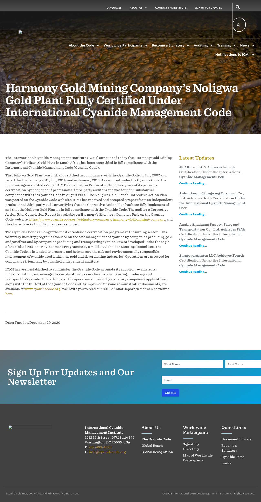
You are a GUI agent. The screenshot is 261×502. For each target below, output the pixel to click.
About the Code (81, 45)
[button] (238, 7)
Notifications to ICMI (232, 54)
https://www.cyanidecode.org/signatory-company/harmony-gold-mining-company (97, 219)
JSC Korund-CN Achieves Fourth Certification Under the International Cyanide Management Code (210, 172)
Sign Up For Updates (208, 7)
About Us (136, 7)
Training (224, 45)
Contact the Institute (170, 7)
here (9, 293)
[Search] (238, 25)
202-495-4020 (100, 447)
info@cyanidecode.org (107, 452)
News (245, 45)
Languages (114, 7)
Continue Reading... (193, 183)
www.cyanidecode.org (42, 289)
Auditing (201, 45)
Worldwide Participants (123, 45)
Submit (170, 393)
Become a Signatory (168, 45)
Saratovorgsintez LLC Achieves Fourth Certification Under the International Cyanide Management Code (211, 260)
